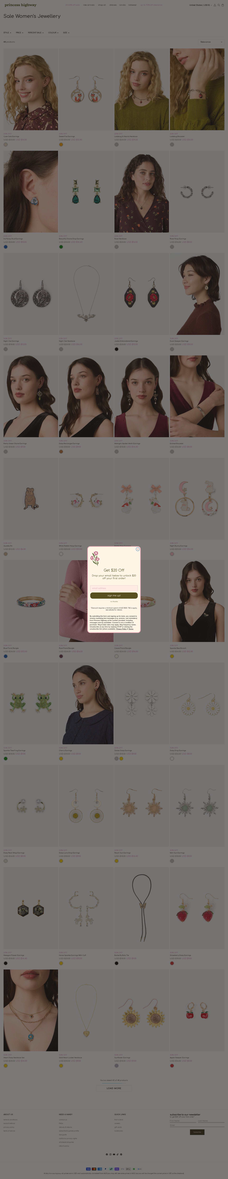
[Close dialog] (138, 549)
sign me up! (114, 595)
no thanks (114, 601)
